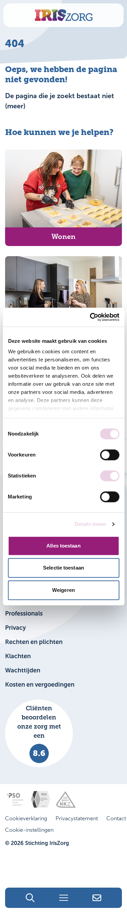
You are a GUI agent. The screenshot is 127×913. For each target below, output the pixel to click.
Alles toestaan (63, 546)
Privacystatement (77, 818)
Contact (116, 818)
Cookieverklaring (26, 818)
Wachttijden (22, 670)
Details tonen (90, 524)
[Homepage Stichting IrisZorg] (63, 15)
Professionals (24, 613)
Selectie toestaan (63, 568)
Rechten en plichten (34, 642)
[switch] (109, 454)
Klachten (18, 656)
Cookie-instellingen (29, 830)
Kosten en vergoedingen (40, 684)
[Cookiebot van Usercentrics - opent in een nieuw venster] (90, 317)
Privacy (15, 627)
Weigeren (63, 590)
